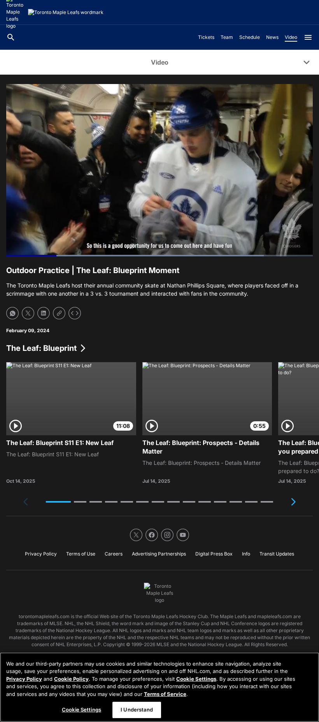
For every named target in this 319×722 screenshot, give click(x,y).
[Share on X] (28, 313)
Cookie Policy (71, 679)
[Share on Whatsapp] (12, 313)
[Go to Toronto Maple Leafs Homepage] (65, 12)
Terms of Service (165, 694)
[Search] (11, 37)
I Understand (137, 709)
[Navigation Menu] (308, 37)
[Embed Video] (74, 313)
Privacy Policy (24, 679)
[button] (58, 502)
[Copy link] (59, 313)
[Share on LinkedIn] (43, 313)
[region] (159, 687)
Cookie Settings (196, 679)
